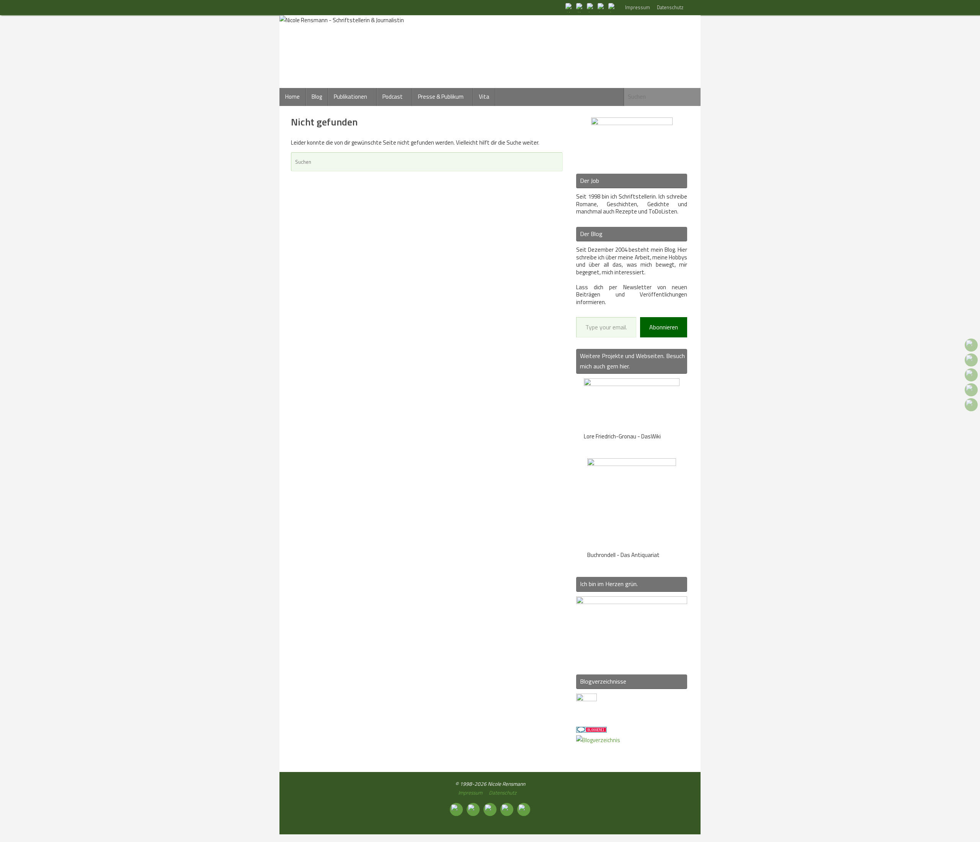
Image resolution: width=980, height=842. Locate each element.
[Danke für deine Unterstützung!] (591, 7)
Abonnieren (663, 327)
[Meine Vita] (569, 7)
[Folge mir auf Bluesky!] (580, 7)
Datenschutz (670, 7)
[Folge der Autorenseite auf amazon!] (601, 7)
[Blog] (598, 740)
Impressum (637, 7)
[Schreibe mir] (612, 7)
